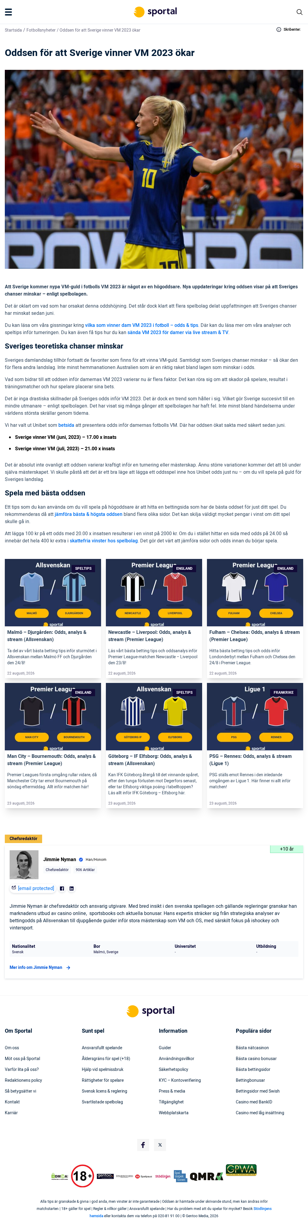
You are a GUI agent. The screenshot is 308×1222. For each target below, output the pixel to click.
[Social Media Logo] (143, 1145)
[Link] (53, 592)
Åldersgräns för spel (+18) (106, 1059)
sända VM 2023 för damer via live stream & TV (178, 332)
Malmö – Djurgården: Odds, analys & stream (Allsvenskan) (47, 636)
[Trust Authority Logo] (105, 1176)
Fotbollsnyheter (41, 30)
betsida (66, 425)
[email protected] (36, 888)
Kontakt (12, 1102)
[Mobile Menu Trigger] (9, 12)
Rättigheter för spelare (103, 1081)
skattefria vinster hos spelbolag (104, 540)
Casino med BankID (254, 1102)
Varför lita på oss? (22, 1070)
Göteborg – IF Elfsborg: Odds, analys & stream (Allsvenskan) (150, 760)
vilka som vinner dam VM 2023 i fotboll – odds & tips (141, 325)
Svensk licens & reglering (104, 1091)
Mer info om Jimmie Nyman (36, 967)
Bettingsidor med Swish (258, 1091)
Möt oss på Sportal (22, 1059)
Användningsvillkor (176, 1059)
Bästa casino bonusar (256, 1059)
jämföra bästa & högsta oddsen (88, 514)
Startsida (13, 30)
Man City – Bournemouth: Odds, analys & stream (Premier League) (51, 760)
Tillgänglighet (171, 1102)
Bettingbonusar (250, 1081)
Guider (165, 1048)
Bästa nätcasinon (252, 1048)
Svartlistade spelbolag (102, 1102)
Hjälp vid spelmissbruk (102, 1070)
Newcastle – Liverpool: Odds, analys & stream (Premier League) (149, 636)
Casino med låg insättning (260, 1113)
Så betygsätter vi (20, 1091)
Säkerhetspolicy (173, 1070)
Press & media (172, 1091)
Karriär (11, 1113)
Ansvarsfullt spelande (102, 1048)
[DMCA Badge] (59, 1176)
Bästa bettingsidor (253, 1070)
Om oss (12, 1048)
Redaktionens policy (23, 1081)
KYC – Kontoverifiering (180, 1081)
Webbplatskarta (174, 1113)
